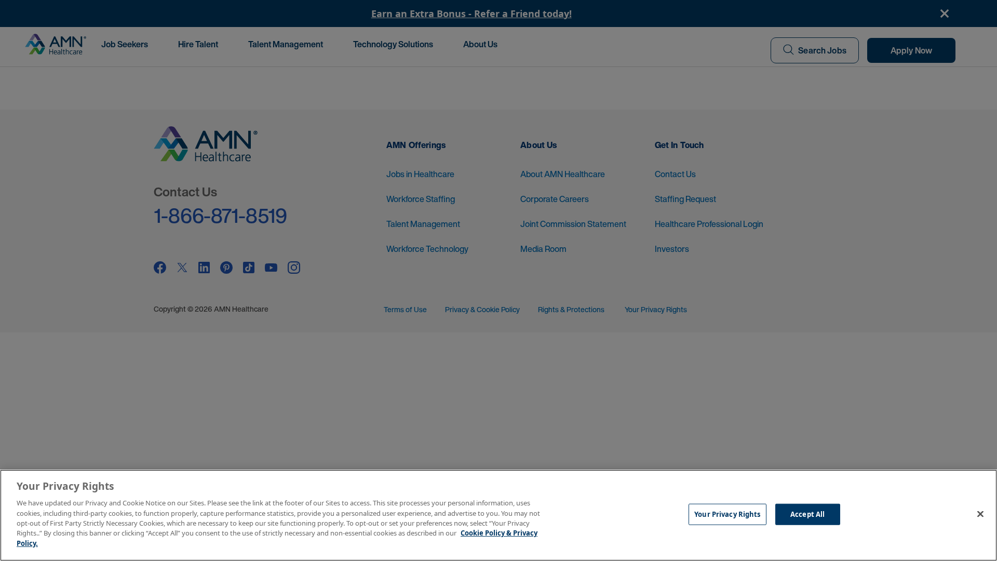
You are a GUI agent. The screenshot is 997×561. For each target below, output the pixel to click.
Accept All (807, 514)
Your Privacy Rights (727, 514)
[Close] (980, 514)
